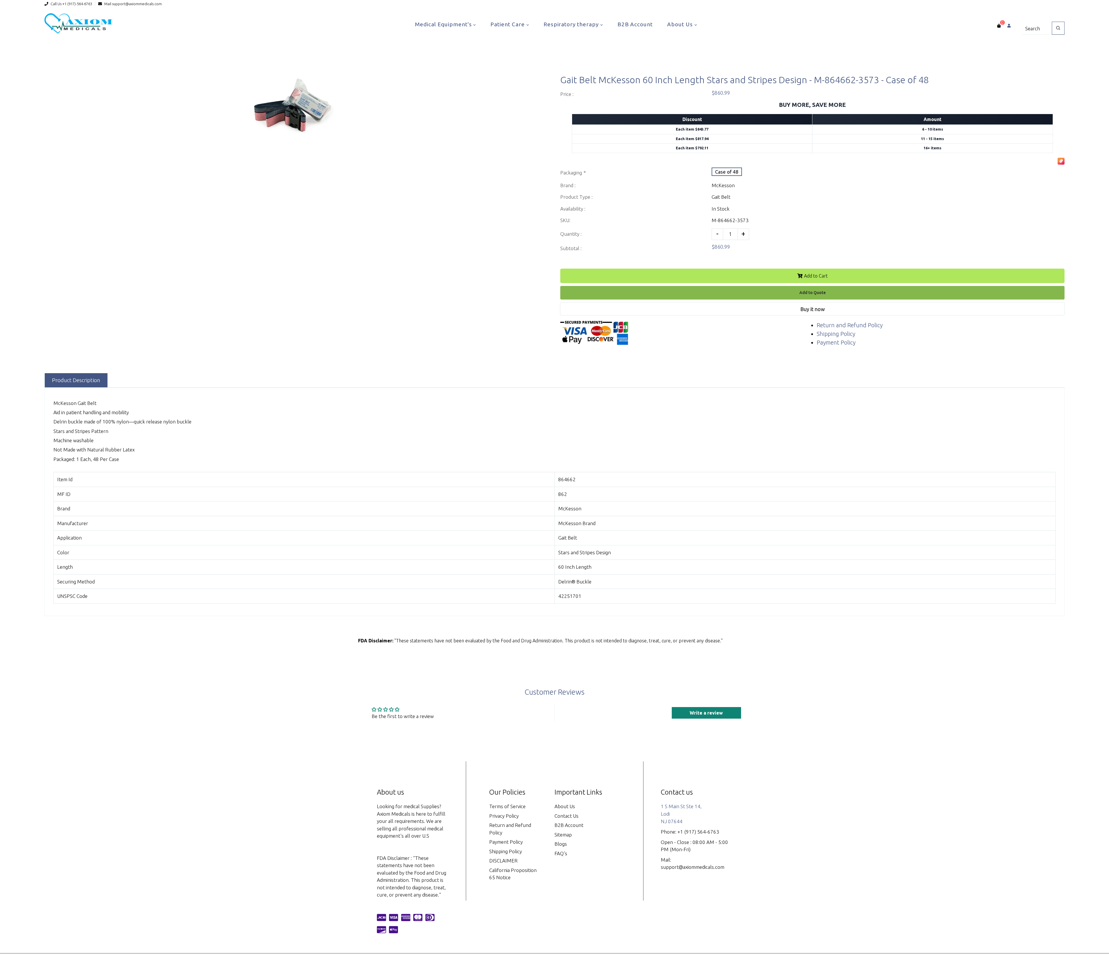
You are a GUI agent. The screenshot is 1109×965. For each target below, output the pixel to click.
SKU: (565, 220)
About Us (680, 24)
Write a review (706, 712)
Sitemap (563, 834)
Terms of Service (507, 806)
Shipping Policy (836, 333)
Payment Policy (836, 342)
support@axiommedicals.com (137, 4)
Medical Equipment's (444, 24)
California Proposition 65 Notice (513, 873)
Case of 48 (726, 171)
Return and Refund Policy (850, 325)
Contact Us (566, 816)
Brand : (568, 185)
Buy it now (812, 309)
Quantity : (571, 234)
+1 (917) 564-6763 (698, 831)
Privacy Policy (504, 816)
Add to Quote (812, 292)
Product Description (76, 380)
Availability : (572, 208)
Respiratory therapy (572, 24)
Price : (567, 94)
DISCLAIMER (503, 860)
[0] (998, 26)
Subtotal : (571, 248)
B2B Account (635, 24)
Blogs (560, 844)
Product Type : (576, 197)
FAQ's (560, 853)
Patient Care (508, 24)
